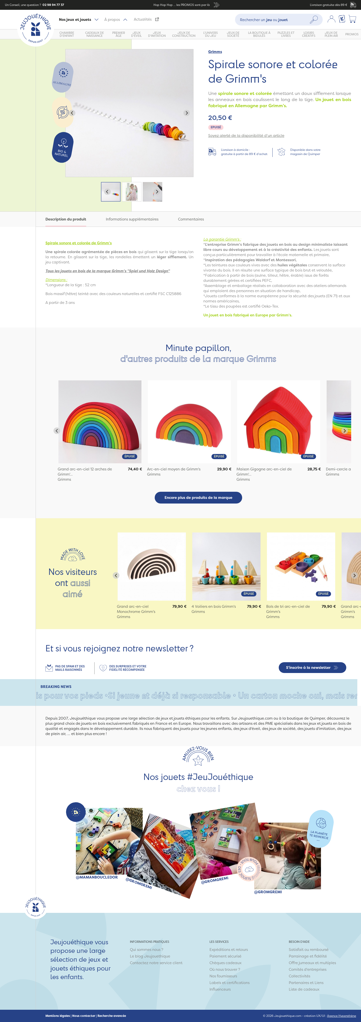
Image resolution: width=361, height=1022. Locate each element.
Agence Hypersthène (341, 1016)
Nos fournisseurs (223, 976)
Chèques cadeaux (225, 962)
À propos (112, 19)
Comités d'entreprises (307, 969)
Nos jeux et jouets (75, 19)
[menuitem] (111, 192)
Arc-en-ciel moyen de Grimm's (173, 469)
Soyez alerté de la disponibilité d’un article (246, 135)
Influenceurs (220, 989)
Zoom (71, 51)
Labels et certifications (229, 982)
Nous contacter (83, 1016)
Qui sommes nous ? (146, 949)
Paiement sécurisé (225, 956)
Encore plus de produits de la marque (198, 497)
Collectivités (299, 976)
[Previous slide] (72, 113)
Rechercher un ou (264, 19)
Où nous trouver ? (224, 969)
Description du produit (65, 219)
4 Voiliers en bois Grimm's (214, 606)
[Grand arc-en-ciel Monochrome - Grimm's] (152, 566)
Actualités (143, 19)
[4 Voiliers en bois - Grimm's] (226, 566)
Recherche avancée (111, 1016)
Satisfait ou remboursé (309, 949)
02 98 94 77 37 (53, 5)
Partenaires (299, 982)
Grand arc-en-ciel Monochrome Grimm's (136, 609)
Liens (319, 982)
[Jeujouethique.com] (35, 45)
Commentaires (191, 219)
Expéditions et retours (228, 949)
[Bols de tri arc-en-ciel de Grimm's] (301, 566)
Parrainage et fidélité (308, 956)
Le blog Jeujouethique (150, 956)
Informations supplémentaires (132, 219)
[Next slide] (186, 113)
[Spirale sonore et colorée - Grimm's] (99, 421)
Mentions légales (57, 1016)
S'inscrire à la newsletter (308, 667)
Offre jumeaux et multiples (312, 962)
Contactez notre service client (156, 962)
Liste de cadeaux (304, 989)
